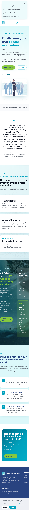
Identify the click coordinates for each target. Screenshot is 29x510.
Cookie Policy (13, 504)
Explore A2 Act (5, 319)
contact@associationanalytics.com (11, 491)
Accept (13, 507)
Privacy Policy (22, 504)
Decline (5, 507)
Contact (26, 482)
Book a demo (7, 67)
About (25, 475)
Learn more (21, 67)
